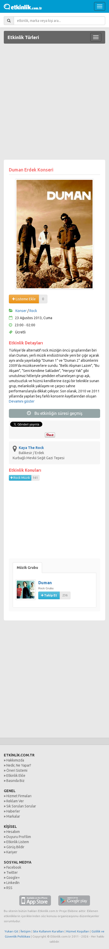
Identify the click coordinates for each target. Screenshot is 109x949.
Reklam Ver (15, 801)
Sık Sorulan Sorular (21, 806)
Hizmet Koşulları (77, 931)
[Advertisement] (54, 102)
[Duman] (26, 592)
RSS (9, 888)
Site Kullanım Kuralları (48, 931)
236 (65, 595)
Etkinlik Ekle (15, 775)
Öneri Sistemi (16, 770)
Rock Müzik (21, 477)
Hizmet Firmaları (18, 796)
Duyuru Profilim (18, 837)
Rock (33, 311)
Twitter (12, 872)
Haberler (13, 811)
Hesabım (13, 832)
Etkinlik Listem (17, 842)
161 (35, 477)
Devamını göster (21, 401)
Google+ (13, 878)
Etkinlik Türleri (23, 37)
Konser (21, 311)
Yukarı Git (11, 931)
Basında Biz (15, 781)
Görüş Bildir (15, 847)
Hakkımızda (15, 760)
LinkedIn (13, 883)
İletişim (26, 931)
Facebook (13, 867)
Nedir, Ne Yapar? (18, 765)
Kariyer (11, 852)
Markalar (13, 816)
